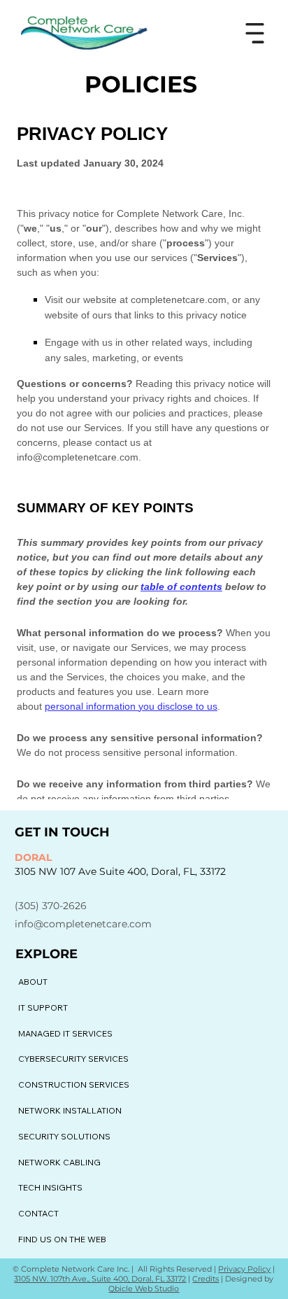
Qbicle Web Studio (143, 1288)
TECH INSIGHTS (50, 1187)
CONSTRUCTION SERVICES (73, 1084)
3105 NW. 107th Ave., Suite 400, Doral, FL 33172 (100, 1279)
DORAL (33, 857)
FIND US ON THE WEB (62, 1239)
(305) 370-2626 (51, 905)
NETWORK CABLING (59, 1162)
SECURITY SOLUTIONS (64, 1136)
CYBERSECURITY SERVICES (73, 1058)
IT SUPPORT (43, 1007)
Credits (205, 1279)
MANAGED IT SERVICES (65, 1033)
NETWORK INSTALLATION (70, 1110)
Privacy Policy (244, 1269)
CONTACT (38, 1213)
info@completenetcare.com (83, 924)
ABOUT (33, 981)
